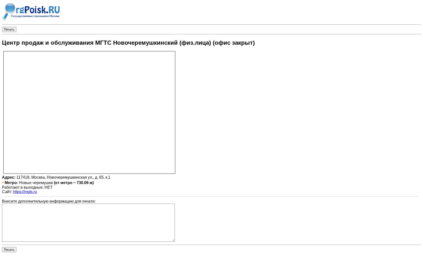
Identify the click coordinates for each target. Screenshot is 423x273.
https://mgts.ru (25, 192)
